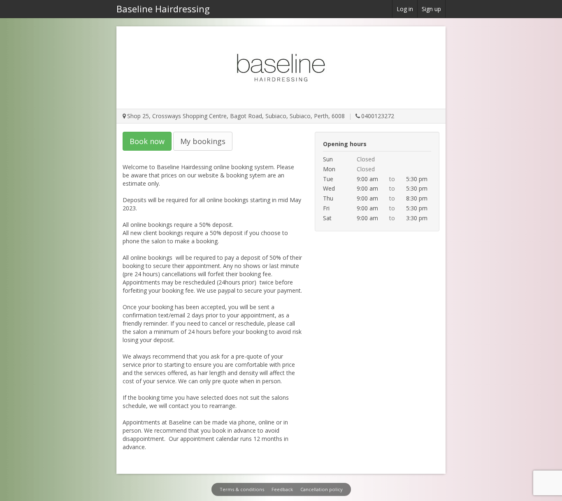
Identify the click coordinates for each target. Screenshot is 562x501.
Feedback (282, 489)
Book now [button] (147, 141)
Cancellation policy (321, 489)
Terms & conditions (242, 489)
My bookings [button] (202, 141)
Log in (405, 9)
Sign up (431, 9)
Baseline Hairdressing (163, 8)
